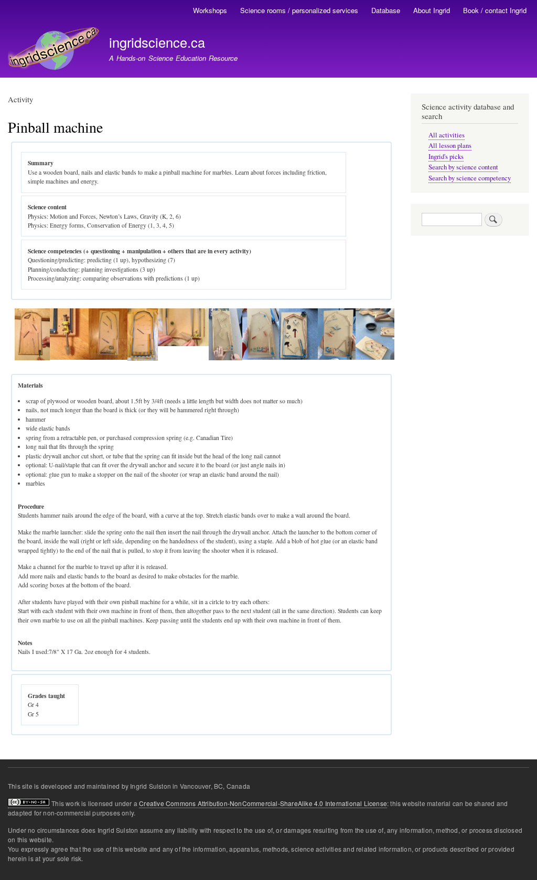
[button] (32, 358)
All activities (446, 135)
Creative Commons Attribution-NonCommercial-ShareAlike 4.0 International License (263, 803)
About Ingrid (431, 10)
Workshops (210, 10)
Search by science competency (469, 178)
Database (385, 10)
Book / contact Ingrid (495, 10)
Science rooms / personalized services (299, 10)
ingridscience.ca (157, 42)
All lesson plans (449, 145)
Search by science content (463, 167)
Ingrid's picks (446, 156)
